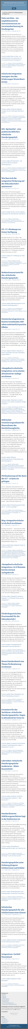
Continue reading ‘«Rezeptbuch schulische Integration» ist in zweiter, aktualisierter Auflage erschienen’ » (13, 401)
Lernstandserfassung (20, 65)
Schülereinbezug (19, 167)
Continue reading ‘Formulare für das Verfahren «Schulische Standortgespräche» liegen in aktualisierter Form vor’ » (13, 745)
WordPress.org (4, 1022)
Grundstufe (3, 65)
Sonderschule (10, 121)
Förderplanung (22, 64)
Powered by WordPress (11, 1026)
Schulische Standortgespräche (17, 63)
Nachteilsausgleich (15, 406)
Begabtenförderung (18, 408)
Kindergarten (14, 65)
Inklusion (16, 311)
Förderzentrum (18, 220)
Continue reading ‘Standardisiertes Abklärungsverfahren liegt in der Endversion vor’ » (13, 848)
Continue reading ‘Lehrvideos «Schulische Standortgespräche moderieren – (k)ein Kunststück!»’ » (11, 798)
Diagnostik (18, 64)
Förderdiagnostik (4, 118)
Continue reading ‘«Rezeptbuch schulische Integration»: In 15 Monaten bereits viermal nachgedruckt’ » (12, 598)
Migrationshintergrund (15, 555)
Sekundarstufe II (4, 469)
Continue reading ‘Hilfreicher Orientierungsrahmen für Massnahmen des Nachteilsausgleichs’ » (12, 459)
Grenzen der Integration (17, 118)
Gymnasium (21, 466)
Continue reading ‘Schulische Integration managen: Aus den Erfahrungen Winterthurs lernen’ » (12, 111)
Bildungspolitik (14, 117)
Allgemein (9, 464)
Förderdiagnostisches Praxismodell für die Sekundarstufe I (11, 616)
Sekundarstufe (15, 221)
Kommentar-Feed (5, 1021)
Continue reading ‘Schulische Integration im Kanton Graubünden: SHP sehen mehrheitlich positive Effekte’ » (13, 352)
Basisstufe (6, 64)
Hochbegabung (4, 467)
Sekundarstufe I (21, 221)
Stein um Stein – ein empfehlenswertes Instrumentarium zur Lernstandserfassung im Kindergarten (12, 23)
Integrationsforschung (10, 119)
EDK (17, 854)
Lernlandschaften (10, 221)
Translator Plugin (14, 1014)
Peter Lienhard (7, 31)
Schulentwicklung (15, 116)
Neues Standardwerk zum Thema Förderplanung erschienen (12, 664)
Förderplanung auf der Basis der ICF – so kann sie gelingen (14, 478)
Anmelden (4, 1018)
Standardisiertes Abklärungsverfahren (19, 121)
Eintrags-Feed (4, 1019)
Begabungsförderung (12, 64)
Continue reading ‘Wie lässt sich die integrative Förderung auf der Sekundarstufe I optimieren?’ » (13, 213)
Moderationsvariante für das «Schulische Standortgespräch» (12, 275)
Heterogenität (3, 119)
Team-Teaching (3, 222)
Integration (10, 63)
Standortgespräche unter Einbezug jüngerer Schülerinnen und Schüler (13, 865)
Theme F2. (19, 1026)
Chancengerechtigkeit (21, 117)
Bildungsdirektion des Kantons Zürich (17, 169)
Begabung (13, 465)
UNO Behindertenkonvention (13, 413)
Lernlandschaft (3, 221)
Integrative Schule (14, 3)
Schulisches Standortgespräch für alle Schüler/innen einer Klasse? (13, 910)
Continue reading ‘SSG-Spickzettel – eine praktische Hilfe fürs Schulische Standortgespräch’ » (11, 162)
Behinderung (6, 263)
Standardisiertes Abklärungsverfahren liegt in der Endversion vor (13, 816)
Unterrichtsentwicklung (5, 122)
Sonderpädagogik (4, 121)
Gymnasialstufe (16, 466)
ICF (6, 65)
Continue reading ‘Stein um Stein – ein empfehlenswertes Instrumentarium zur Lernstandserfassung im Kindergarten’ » (11, 58)
